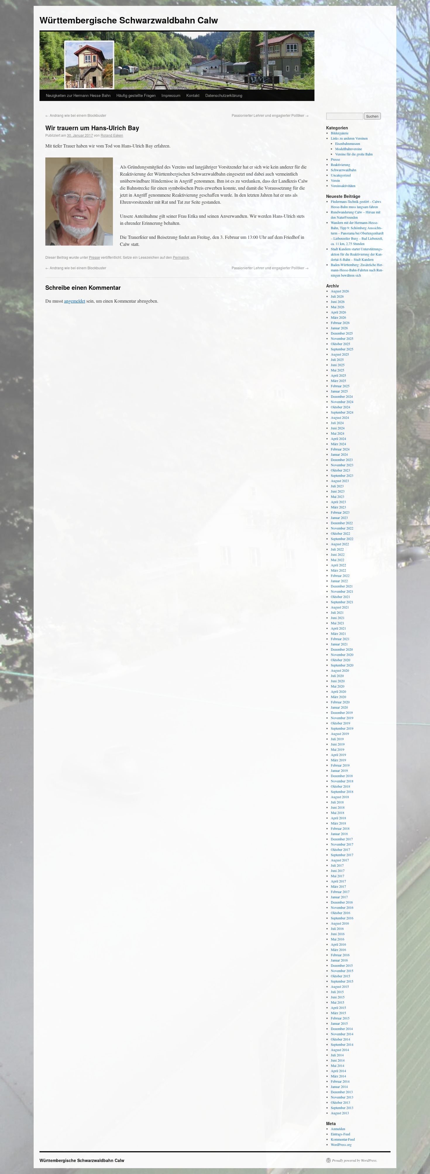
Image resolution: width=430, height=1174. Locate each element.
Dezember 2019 (342, 712)
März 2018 (338, 823)
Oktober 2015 (340, 976)
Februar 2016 (340, 954)
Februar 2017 (340, 891)
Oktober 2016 (340, 912)
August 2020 (340, 670)
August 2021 (340, 607)
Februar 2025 (340, 385)
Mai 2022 (337, 559)
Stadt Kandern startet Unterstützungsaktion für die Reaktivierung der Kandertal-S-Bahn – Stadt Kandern (357, 254)
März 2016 (338, 949)
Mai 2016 (337, 939)
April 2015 (338, 1007)
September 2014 (342, 1044)
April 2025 (338, 375)
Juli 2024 (337, 422)
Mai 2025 (337, 370)
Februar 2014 (340, 1081)
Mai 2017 (337, 875)
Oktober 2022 (340, 533)
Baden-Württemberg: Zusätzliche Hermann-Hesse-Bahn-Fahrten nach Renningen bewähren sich (357, 269)
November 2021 (342, 591)
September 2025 (342, 349)
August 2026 (340, 291)
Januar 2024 (339, 454)
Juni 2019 (338, 744)
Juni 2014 (338, 1060)
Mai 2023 (337, 496)
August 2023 (340, 480)
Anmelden (338, 1128)
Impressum (170, 95)
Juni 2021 (338, 617)
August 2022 (340, 543)
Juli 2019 (337, 738)
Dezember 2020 (342, 649)
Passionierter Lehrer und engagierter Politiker (270, 115)
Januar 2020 (339, 707)
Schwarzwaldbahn (343, 169)
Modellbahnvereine (348, 148)
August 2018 (340, 796)
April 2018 (338, 817)
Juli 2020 (337, 675)
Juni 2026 (338, 301)
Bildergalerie (339, 133)
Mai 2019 (337, 749)
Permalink (181, 257)
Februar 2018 (340, 828)
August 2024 (340, 417)
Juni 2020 (338, 680)
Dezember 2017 (342, 839)
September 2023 (342, 475)
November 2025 (342, 338)
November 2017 (342, 844)
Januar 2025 (339, 391)
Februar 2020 (340, 702)
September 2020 (342, 665)
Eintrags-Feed (340, 1134)
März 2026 (338, 317)
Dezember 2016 (342, 902)
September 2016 (342, 918)
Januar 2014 (339, 1086)
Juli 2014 (337, 1055)
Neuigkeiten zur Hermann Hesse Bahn (78, 95)
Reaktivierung (340, 164)
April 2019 (338, 754)
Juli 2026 (337, 296)
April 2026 (338, 312)
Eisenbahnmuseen (347, 143)
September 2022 (342, 538)
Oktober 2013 (340, 1102)
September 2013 (342, 1107)
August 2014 (340, 1049)
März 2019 (338, 759)
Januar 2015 (339, 1023)
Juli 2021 (337, 612)
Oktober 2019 (340, 723)
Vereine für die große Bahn (354, 154)
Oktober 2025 (340, 343)
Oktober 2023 (340, 470)
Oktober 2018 (340, 786)
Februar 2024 (340, 449)
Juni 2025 (338, 364)
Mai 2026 (337, 306)
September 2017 (342, 854)
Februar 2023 (340, 512)
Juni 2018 (338, 807)
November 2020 (342, 654)
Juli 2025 (337, 359)
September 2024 (342, 412)
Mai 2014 (337, 1065)
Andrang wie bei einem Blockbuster (75, 115)
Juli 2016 (337, 928)
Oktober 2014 (340, 1039)
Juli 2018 (337, 802)
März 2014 (338, 1076)
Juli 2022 (337, 549)
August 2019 (340, 733)
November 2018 (342, 781)
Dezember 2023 (342, 459)
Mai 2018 (337, 812)
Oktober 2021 (340, 596)
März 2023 (338, 507)
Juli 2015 (337, 991)
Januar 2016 (339, 960)
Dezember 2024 (342, 396)
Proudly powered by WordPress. (354, 1160)
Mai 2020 (337, 686)
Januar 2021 (339, 644)
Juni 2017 (338, 870)
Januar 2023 (339, 517)
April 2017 (338, 881)
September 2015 (342, 981)
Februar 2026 (340, 322)
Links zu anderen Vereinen (349, 138)
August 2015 (340, 986)
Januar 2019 (339, 770)
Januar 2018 (339, 833)
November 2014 (342, 1033)
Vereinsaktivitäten (343, 185)
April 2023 (338, 501)
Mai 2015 (337, 1002)
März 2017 (338, 886)
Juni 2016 (338, 933)
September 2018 (342, 791)
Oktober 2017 (340, 849)
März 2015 (338, 1012)
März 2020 (338, 696)
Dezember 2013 (342, 1091)
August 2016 (340, 923)
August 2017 (340, 860)
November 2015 (342, 970)
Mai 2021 (337, 623)
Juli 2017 (337, 865)
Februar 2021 (340, 638)
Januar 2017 (339, 896)
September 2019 (342, 728)
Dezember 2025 (342, 333)
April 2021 (338, 628)
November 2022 (342, 528)
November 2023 (342, 464)
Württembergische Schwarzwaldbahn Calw (128, 19)
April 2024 (338, 438)
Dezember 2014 (342, 1028)
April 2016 (338, 944)
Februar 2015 (340, 1018)
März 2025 (338, 380)
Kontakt (192, 95)
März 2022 (338, 570)
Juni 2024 (338, 428)
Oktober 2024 (340, 407)
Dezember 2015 (342, 965)
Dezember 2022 (342, 522)
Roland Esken (112, 135)
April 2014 (338, 1070)
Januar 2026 (339, 327)
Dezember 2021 (342, 586)
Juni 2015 (338, 997)
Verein (335, 180)
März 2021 (338, 633)
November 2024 (342, 401)
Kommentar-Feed (343, 1139)
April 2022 (338, 565)
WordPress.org (341, 1144)
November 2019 (342, 717)
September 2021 (342, 601)
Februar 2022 (340, 575)
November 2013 (342, 1097)
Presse (94, 257)
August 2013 (340, 1112)
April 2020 (338, 691)
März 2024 (338, 443)
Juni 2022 (338, 554)
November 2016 (342, 907)
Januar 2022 (339, 580)
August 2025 (340, 354)
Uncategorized (341, 175)
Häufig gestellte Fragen (136, 95)
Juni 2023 (338, 491)
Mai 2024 (337, 433)
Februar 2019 (340, 765)
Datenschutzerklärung (223, 95)
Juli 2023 (337, 486)
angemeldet (74, 301)
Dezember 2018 (342, 775)
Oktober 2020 (340, 659)
